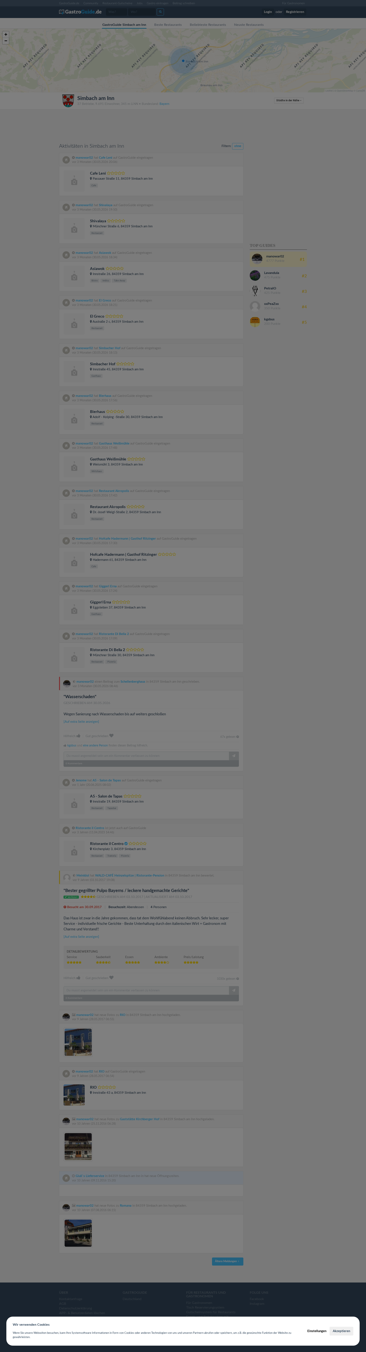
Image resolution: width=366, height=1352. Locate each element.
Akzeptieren (341, 1331)
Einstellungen (316, 1331)
